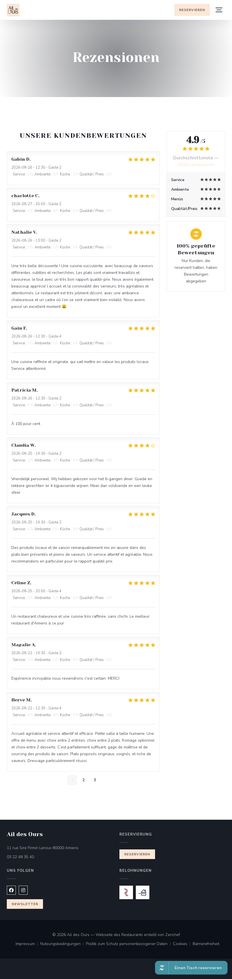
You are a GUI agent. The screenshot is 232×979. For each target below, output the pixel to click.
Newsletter (25, 904)
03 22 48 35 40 (20, 857)
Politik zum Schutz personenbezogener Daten (129, 944)
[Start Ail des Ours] (13, 10)
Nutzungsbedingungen (63, 944)
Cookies (183, 944)
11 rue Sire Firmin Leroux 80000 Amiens (60, 848)
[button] (219, 10)
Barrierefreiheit (206, 944)
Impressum (28, 944)
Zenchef (172, 934)
